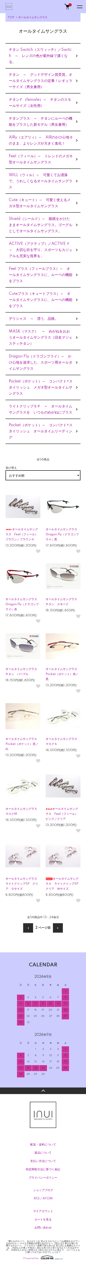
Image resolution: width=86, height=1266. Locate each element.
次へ (58, 928)
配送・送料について (43, 1144)
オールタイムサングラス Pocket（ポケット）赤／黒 (63, 674)
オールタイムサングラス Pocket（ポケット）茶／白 (23, 744)
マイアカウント (43, 1211)
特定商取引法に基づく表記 (43, 1169)
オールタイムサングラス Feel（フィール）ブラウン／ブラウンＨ (22, 534)
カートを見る (43, 1219)
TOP (11, 17)
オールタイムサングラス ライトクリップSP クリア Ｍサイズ (63, 883)
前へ (28, 928)
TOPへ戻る (43, 1090)
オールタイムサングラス (32, 17)
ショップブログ (43, 1190)
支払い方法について (43, 1161)
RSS (37, 1198)
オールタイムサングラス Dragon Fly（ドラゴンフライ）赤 (23, 604)
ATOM (47, 1198)
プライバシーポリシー (43, 1177)
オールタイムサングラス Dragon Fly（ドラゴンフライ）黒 (63, 534)
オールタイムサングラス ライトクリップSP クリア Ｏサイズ (23, 883)
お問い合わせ (43, 1227)
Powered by (31, 1258)
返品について (43, 1152)
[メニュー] (79, 6)
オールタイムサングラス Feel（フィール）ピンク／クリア (62, 813)
